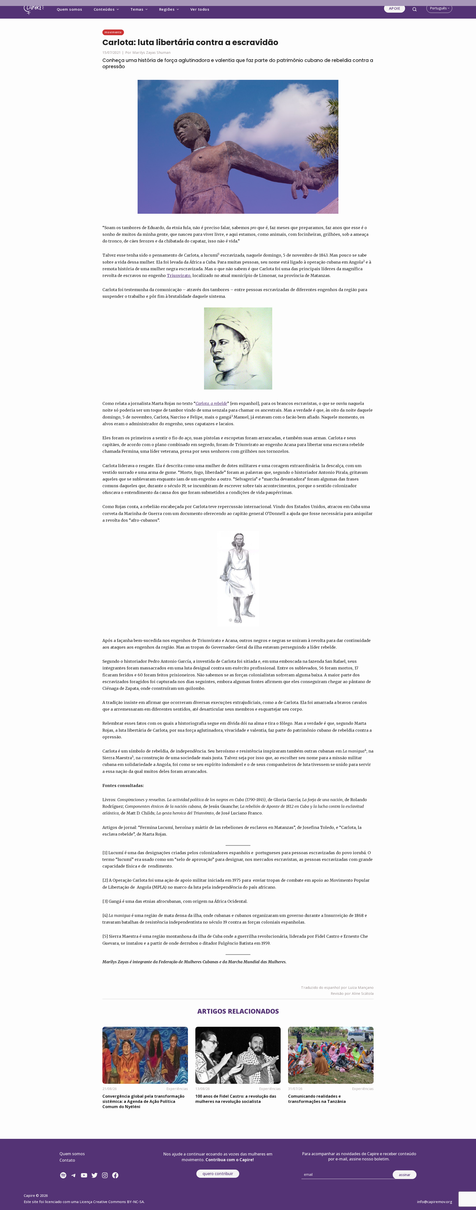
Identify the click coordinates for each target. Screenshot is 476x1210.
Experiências (177, 1088)
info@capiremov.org (434, 1201)
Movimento (113, 32)
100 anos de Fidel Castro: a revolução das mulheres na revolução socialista (235, 1098)
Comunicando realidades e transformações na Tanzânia (317, 1098)
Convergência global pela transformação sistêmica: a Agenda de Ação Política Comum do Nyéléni (143, 1101)
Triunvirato (178, 275)
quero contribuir (218, 1173)
